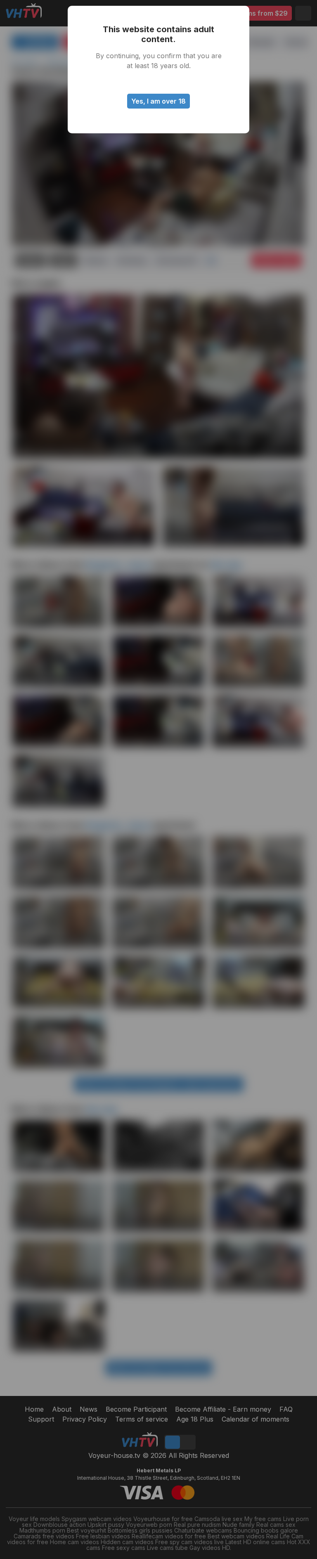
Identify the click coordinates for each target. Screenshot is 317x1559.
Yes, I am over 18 (158, 101)
